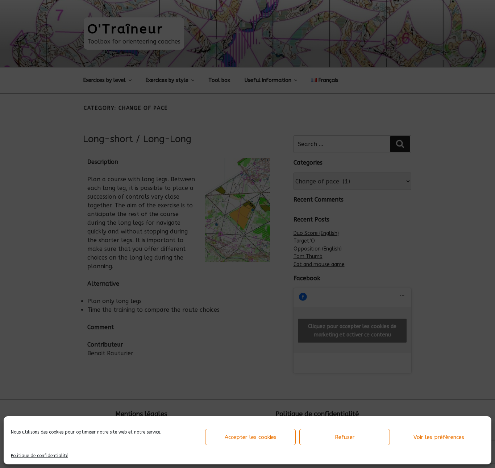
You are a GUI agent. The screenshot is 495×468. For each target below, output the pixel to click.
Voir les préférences (438, 437)
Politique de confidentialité (39, 455)
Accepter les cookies (250, 437)
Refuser (345, 437)
